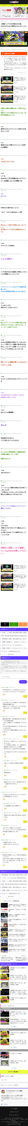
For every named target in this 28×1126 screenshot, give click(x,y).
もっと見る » (14, 1026)
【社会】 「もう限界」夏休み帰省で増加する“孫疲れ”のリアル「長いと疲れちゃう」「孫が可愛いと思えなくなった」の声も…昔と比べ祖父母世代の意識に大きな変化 (15, 632)
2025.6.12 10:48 (14, 825)
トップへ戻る (14, 1108)
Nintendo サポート (23, 72)
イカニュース (4, 5)
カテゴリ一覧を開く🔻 (14, 1071)
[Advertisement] (14, 607)
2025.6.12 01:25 (14, 792)
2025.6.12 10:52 (17, 812)
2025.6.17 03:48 (12, 779)
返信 (25, 696)
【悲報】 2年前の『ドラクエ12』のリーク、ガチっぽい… (15, 648)
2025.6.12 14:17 (13, 760)
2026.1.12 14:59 (13, 852)
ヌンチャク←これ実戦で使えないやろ (11, 651)
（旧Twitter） (6, 1104)
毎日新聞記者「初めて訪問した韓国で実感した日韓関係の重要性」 (15, 874)
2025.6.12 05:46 (16, 738)
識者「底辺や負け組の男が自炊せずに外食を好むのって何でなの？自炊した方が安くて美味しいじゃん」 (15, 635)
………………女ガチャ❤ (7, 654)
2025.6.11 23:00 (12, 687)
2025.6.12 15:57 (15, 770)
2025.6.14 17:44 (12, 839)
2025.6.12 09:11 (13, 803)
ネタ (20, 5)
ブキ (16, 5)
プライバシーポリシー (14, 1115)
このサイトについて (14, 1111)
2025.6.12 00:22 (12, 700)
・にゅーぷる (4, 1079)
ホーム (2, 20)
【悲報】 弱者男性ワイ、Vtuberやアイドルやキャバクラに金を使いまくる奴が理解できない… (15, 642)
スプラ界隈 (11, 5)
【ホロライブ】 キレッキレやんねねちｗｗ (12, 645)
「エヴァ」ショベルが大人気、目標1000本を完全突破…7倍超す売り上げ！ (15, 878)
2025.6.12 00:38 (12, 716)
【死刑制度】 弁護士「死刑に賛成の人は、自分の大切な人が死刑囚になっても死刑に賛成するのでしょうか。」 (15, 638)
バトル (24, 5)
